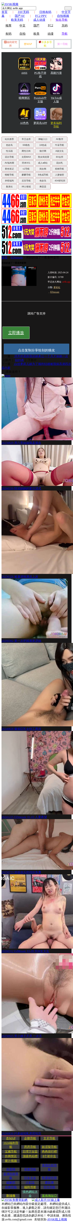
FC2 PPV (41, 15)
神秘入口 (42, 139)
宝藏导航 (11, 1151)
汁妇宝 (30, 1182)
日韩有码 (45, 12)
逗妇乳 (59, 163)
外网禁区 (11, 1156)
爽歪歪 (42, 186)
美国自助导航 (49, 1167)
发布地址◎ (49, 1195)
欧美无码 (17, 19)
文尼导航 (49, 1138)
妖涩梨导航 (49, 1146)
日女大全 (30, 1177)
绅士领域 (26, 186)
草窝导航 (30, 1169)
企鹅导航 (30, 1138)
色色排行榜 (49, 1151)
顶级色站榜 (30, 1156)
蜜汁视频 (11, 1160)
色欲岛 (9, 145)
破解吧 (10, 1182)
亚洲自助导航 (10, 1175)
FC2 (50, 25)
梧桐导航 (59, 169)
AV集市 (59, 139)
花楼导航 (11, 1187)
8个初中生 (49, 1156)
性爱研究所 (49, 1177)
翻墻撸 (10, 1195)
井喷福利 (9, 180)
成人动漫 (39, 19)
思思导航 (30, 1146)
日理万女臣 (30, 1151)
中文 (22, 25)
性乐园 (9, 151)
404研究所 (60, 180)
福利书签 (30, 1187)
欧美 (36, 33)
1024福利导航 (10, 1144)
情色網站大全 (30, 1193)
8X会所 (59, 157)
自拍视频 (63, 15)
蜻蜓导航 (9, 174)
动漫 (51, 33)
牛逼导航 (59, 145)
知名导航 (62, 19)
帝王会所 (26, 139)
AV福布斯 (9, 163)
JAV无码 (23, 12)
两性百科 (26, 151)
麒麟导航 (26, 174)
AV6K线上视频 (57, 1219)
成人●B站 (43, 163)
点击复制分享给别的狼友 (36, 350)
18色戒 (42, 145)
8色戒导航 (43, 174)
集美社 (9, 186)
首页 (4, 12)
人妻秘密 (59, 174)
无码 (65, 25)
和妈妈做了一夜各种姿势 (42, 257)
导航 (65, 33)
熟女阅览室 (43, 157)
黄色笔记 (9, 169)
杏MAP (28, 44)
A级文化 (59, 151)
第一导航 (62, 44)
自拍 (22, 33)
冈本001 (26, 163)
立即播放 (16, 332)
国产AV (20, 15)
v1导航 (26, 169)
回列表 (19, 360)
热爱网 (10, 1169)
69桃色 (26, 145)
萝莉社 (57, 287)
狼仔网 (42, 151)
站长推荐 (9, 139)
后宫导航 (26, 180)
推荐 (8, 25)
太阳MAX (26, 157)
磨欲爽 (49, 1182)
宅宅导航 (49, 1187)
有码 (8, 33)
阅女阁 (42, 169)
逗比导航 (9, 157)
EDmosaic (17, 257)
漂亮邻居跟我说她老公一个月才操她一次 (40, 356)
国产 (36, 25)
